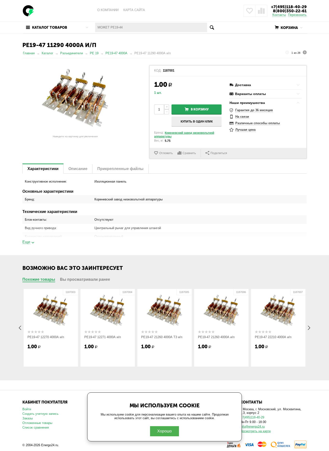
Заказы (27, 418)
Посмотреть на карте (255, 431)
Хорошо (164, 431)
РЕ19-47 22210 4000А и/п (273, 337)
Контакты (279, 15)
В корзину (200, 109)
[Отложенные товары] (249, 11)
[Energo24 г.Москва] (28, 10)
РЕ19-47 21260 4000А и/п (216, 337)
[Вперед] (305, 53)
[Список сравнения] (261, 11)
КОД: (158, 70)
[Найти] (212, 27)
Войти (26, 409)
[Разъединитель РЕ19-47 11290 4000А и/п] (75, 99)
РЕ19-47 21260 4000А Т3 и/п (161, 337)
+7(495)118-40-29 (289, 6)
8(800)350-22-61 (290, 10)
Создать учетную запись (40, 414)
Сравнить (189, 153)
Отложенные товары (37, 423)
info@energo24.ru (252, 426)
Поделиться (219, 153)
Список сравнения (35, 427)
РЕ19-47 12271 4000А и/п (102, 337)
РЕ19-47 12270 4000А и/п (45, 337)
